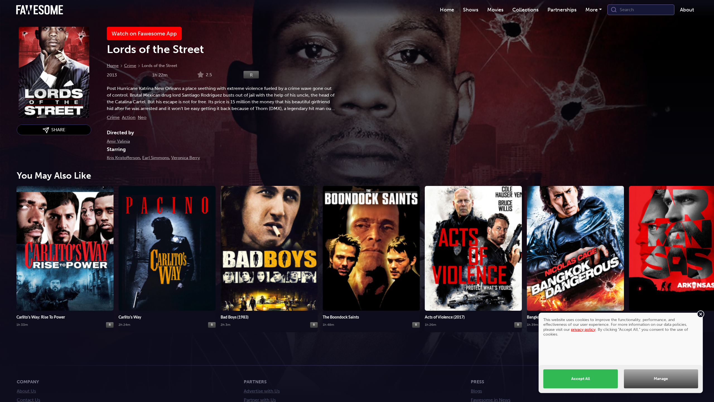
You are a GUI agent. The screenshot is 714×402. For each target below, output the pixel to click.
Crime (130, 65)
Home (113, 65)
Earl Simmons (155, 157)
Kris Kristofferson (123, 157)
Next (704, 252)
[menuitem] (447, 10)
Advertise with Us (262, 391)
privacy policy (583, 329)
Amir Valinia (118, 141)
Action (129, 117)
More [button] (591, 10)
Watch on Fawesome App (144, 33)
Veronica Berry (185, 157)
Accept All (580, 378)
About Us (26, 391)
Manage (661, 378)
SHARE (57, 129)
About (687, 10)
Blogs (476, 391)
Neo (142, 117)
